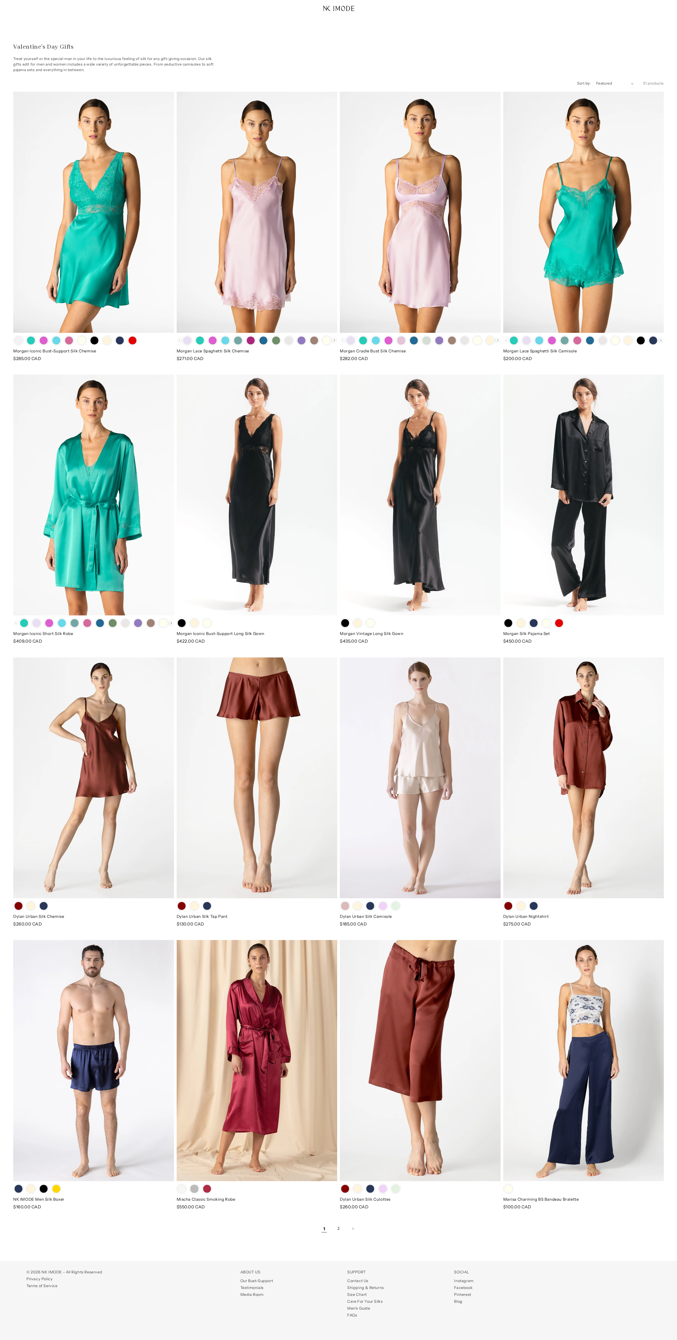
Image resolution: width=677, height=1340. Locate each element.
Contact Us (357, 1280)
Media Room (252, 1294)
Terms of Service (42, 1285)
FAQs (352, 1315)
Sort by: (584, 83)
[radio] (18, 340)
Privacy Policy (39, 1279)
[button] (19, 6)
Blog (458, 1301)
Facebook (463, 1287)
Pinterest (462, 1294)
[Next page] (353, 1229)
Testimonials (252, 1287)
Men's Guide (358, 1308)
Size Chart (357, 1294)
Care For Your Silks (365, 1301)
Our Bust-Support (256, 1280)
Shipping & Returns (365, 1287)
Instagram (463, 1280)
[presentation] (334, 340)
